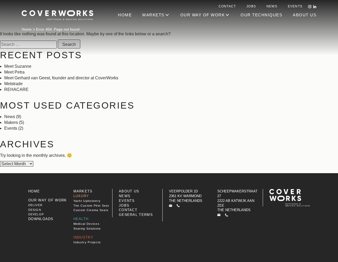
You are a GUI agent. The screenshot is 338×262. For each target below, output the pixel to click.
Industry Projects (87, 242)
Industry (83, 237)
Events (295, 6)
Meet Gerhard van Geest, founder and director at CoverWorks (61, 78)
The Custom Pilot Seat (91, 205)
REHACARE (17, 89)
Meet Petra (14, 72)
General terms (136, 215)
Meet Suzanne (17, 66)
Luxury (81, 196)
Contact (227, 6)
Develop (36, 214)
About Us (304, 15)
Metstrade (13, 83)
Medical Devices (86, 223)
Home (27, 29)
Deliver (35, 205)
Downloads (41, 219)
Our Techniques (261, 15)
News (271, 6)
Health (81, 219)
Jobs (251, 6)
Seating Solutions (87, 228)
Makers (11, 122)
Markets (153, 15)
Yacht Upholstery (87, 200)
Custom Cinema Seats (91, 210)
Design (34, 209)
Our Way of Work (202, 15)
